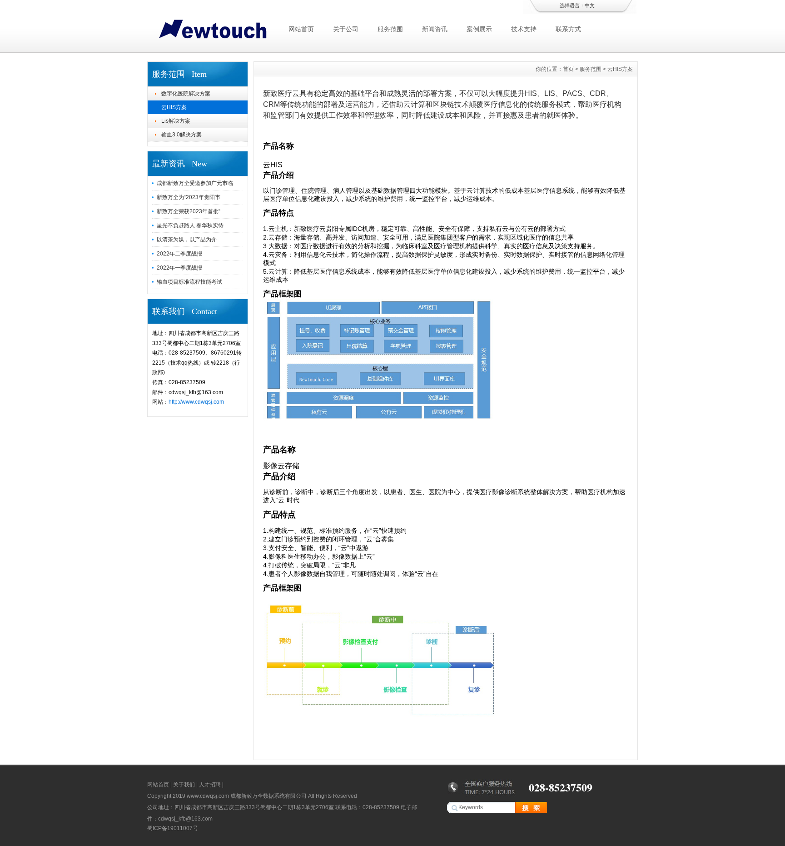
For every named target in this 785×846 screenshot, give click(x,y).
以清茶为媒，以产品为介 (187, 239)
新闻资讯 (434, 29)
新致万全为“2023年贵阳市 (188, 197)
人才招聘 (210, 784)
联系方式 (568, 29)
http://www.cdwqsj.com (196, 402)
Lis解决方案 (175, 121)
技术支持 (524, 29)
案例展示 (479, 29)
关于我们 (184, 784)
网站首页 (301, 29)
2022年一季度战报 (179, 268)
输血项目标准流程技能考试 (189, 282)
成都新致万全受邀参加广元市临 (195, 183)
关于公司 (345, 29)
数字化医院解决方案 (185, 93)
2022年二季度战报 (179, 253)
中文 (590, 5)
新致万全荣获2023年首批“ (188, 211)
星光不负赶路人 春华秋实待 (190, 225)
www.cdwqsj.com (208, 796)
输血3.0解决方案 (181, 134)
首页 (568, 69)
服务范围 (390, 29)
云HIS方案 (174, 107)
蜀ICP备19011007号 (172, 828)
